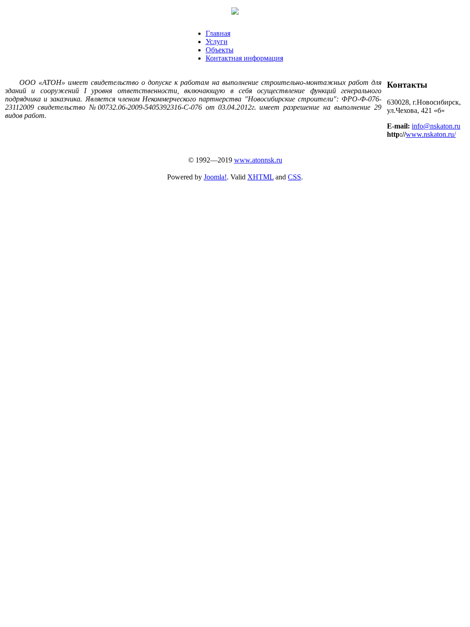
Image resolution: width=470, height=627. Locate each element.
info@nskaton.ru (436, 126)
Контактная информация (244, 58)
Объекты (220, 50)
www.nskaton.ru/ (431, 134)
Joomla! (215, 177)
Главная (218, 33)
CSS (294, 177)
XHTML (260, 177)
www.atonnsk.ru (258, 160)
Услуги (217, 41)
